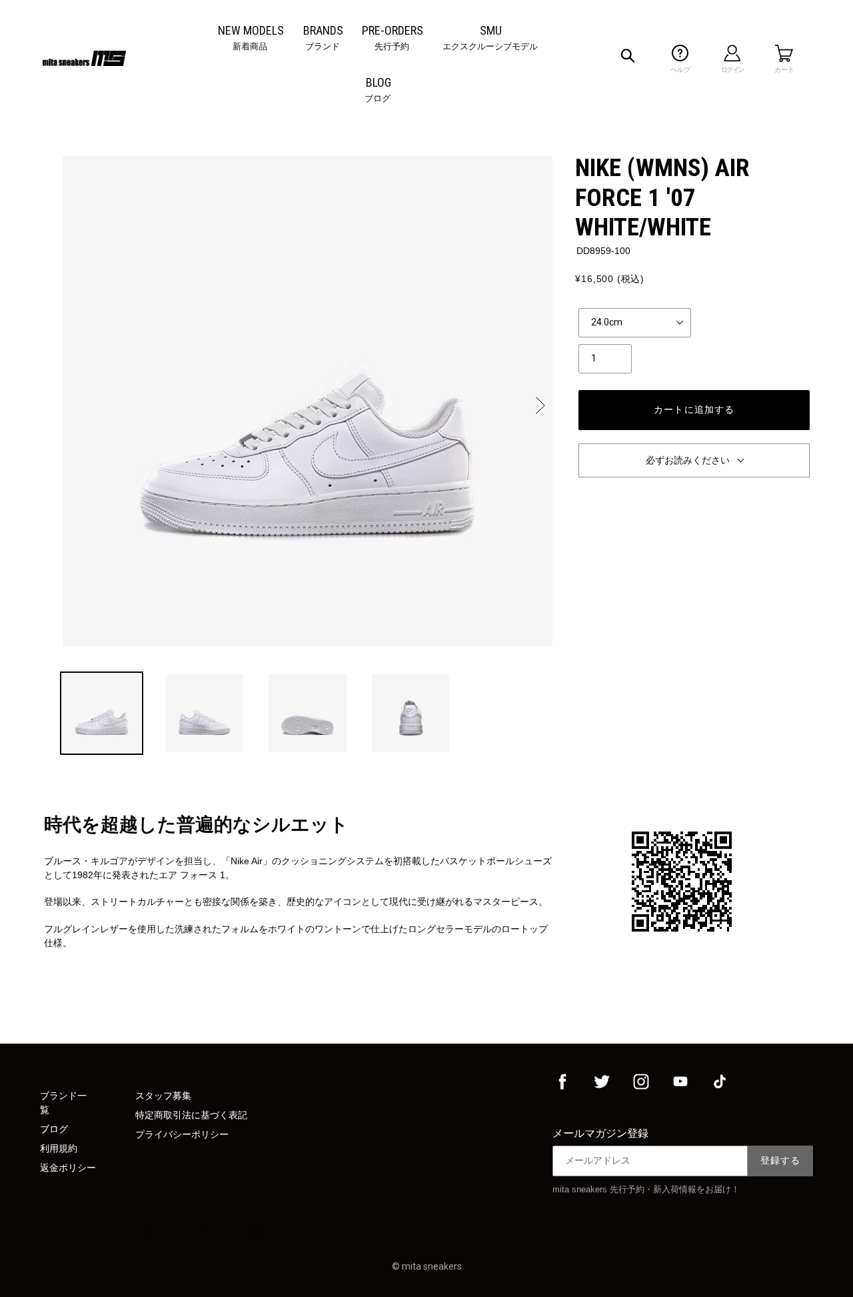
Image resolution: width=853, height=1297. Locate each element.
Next (539, 405)
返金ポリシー (68, 1167)
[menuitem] (251, 30)
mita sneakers (432, 1266)
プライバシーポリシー (182, 1134)
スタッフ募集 (163, 1095)
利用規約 (58, 1148)
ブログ (54, 1129)
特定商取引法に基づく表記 (191, 1115)
